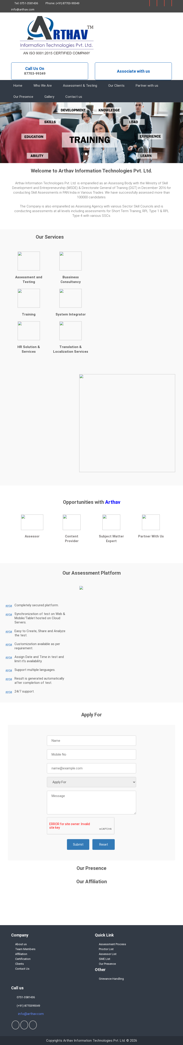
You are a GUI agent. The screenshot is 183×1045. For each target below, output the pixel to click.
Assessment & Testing (80, 86)
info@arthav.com (22, 9)
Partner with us (147, 86)
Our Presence (23, 97)
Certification (23, 959)
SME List (104, 959)
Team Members (25, 949)
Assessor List (107, 954)
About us (21, 944)
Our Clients (116, 86)
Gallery (49, 97)
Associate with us (133, 71)
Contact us (73, 97)
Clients (19, 963)
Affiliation (21, 954)
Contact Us (22, 968)
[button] (13, 132)
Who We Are (42, 86)
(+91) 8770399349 (27, 1005)
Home (17, 86)
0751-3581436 (25, 997)
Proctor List (106, 949)
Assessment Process (112, 944)
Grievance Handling (111, 978)
